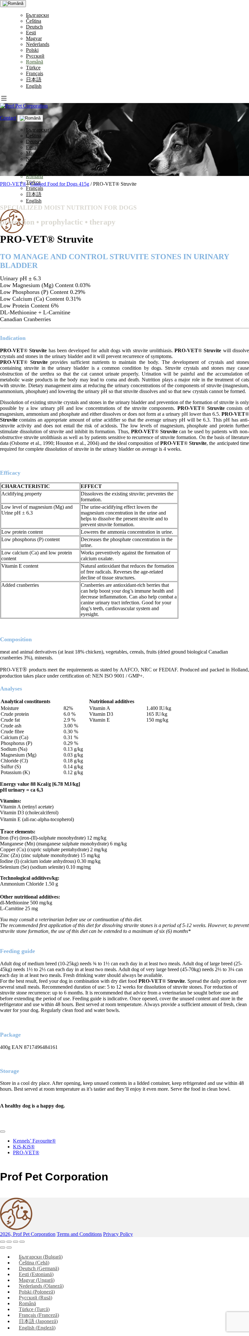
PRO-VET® (13, 184)
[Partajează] (15, 1242)
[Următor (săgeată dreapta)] (9, 1248)
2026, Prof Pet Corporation (27, 1234)
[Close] (2, 1132)
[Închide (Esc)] (22, 1242)
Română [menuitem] (27, 1303)
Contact (8, 118)
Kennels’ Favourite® (34, 1141)
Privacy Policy (118, 1234)
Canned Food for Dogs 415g (59, 184)
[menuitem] (37, 15)
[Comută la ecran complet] (9, 1242)
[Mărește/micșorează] (2, 1242)
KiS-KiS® (24, 1146)
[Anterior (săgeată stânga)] (2, 1248)
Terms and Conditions (79, 1234)
